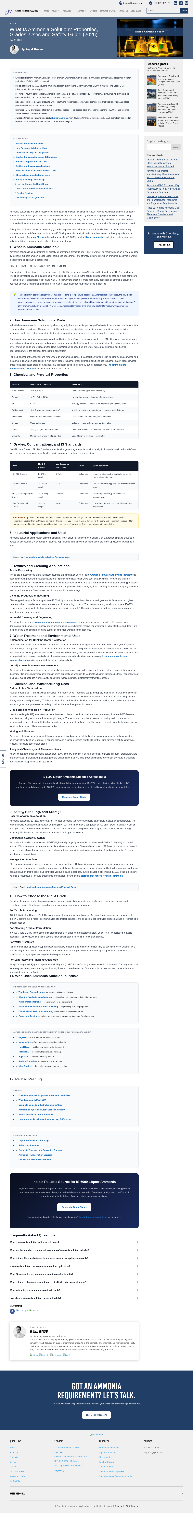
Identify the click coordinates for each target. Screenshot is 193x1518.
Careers (93, 10)
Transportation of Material (66, 1447)
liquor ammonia (94, 237)
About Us (55, 10)
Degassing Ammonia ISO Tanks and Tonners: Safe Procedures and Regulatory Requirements (162, 199)
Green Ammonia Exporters (111, 1471)
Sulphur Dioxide (106, 1462)
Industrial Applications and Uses (32, 161)
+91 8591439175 (161, 3)
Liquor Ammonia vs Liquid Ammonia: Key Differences (45, 1119)
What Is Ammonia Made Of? (32, 1100)
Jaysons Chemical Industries (42, 237)
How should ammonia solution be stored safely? (35, 1298)
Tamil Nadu (24, 1047)
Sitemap (118, 1506)
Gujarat (22, 1037)
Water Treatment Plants (30, 1002)
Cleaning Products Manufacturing (35, 997)
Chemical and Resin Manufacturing (36, 1011)
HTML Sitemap (131, 1506)
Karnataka (24, 1052)
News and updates (108, 10)
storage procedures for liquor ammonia (102, 876)
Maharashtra (25, 1042)
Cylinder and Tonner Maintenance (70, 1456)
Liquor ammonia (60, 118)
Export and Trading (28, 1016)
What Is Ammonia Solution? (29, 143)
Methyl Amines (106, 1457)
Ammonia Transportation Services (35, 1155)
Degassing (59, 1470)
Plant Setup (59, 1452)
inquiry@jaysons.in (132, 3)
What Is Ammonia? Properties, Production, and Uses (44, 1095)
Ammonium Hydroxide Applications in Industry (42, 1109)
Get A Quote (136, 10)
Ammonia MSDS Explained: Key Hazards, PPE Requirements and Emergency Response (163, 188)
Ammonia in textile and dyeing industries (112, 575)
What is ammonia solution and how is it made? (34, 1242)
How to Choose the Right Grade (32, 184)
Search (176, 147)
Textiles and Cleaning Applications (33, 166)
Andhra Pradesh (27, 1061)
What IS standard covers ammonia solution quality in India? (41, 1274)
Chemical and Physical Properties (32, 152)
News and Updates (19, 1476)
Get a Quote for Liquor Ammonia (35, 1159)
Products (67, 10)
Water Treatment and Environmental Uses (36, 170)
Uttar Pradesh (25, 1066)
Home (46, 10)
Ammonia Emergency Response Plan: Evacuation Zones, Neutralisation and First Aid (163, 163)
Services (80, 10)
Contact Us (123, 10)
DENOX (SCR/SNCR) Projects (67, 1461)
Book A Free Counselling (96, 1415)
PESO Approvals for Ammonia (68, 1465)
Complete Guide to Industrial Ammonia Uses (48, 557)
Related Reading (25, 193)
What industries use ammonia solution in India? (35, 1290)
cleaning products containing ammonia (57, 622)
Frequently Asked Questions (31, 197)
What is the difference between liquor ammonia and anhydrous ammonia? (49, 1258)
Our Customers (17, 1471)
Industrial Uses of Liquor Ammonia (36, 1114)
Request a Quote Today (74, 1207)
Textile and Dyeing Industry (32, 992)
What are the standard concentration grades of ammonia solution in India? (49, 1250)
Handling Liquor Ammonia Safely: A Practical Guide (51, 887)
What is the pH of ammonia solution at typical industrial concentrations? (48, 1282)
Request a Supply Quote (74, 797)
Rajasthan (23, 1056)
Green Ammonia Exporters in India (115, 1476)
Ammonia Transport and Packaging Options (40, 1150)
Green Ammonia (106, 1466)
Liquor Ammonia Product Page (34, 1140)
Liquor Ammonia (107, 1452)
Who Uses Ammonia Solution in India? (36, 188)
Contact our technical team (92, 1217)
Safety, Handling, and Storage (30, 179)
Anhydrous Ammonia (29, 1145)
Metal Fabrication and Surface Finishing (38, 1006)
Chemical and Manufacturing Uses (33, 175)
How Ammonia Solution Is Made (31, 148)
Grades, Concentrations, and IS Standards (36, 157)
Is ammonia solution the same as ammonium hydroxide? (40, 1266)
